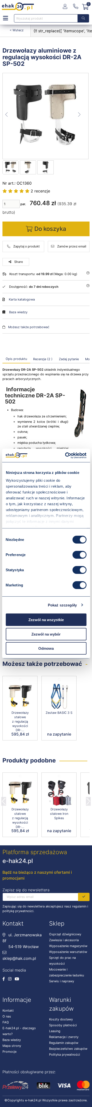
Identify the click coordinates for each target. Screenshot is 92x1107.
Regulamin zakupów (63, 1043)
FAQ (5, 1022)
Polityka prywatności (64, 1054)
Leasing (54, 1031)
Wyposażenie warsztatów (68, 952)
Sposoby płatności (63, 1025)
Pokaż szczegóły (62, 605)
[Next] (88, 799)
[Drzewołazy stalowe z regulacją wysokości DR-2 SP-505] (20, 696)
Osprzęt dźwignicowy (65, 934)
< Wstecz (17, 30)
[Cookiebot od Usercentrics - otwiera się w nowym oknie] (65, 455)
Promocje (9, 1051)
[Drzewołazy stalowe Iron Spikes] (59, 793)
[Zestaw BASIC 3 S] (59, 696)
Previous (3, 799)
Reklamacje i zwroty (64, 1037)
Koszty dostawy (61, 1019)
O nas (6, 1016)
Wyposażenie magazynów (68, 946)
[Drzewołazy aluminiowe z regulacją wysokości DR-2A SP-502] (46, 116)
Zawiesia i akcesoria (64, 940)
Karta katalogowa (22, 299)
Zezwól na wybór (46, 634)
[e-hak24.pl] (18, 6)
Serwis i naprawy (61, 981)
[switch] (79, 555)
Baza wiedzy (18, 312)
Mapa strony (11, 1046)
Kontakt (8, 1010)
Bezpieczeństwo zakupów (68, 1049)
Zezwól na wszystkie (46, 620)
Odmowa (46, 648)
